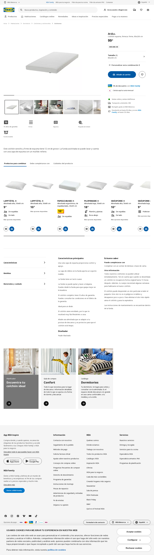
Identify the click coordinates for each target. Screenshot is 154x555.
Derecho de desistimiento (63, 475)
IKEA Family (50, 2)
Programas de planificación (130, 463)
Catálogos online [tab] (47, 16)
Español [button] (144, 2)
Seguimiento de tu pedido (63, 445)
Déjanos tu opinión (60, 505)
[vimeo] (24, 516)
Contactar (109, 2)
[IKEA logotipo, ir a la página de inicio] (9, 10)
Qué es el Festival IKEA (95, 509)
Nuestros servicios (127, 440)
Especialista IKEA (126, 454)
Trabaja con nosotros (95, 449)
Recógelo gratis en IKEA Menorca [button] (123, 107)
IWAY (88, 504)
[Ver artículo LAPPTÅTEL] (16, 185)
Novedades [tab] (63, 16)
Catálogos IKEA (93, 458)
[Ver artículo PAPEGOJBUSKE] (69, 185)
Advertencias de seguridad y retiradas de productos (68, 494)
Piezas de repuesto (60, 488)
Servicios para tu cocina (129, 449)
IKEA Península (92, 495)
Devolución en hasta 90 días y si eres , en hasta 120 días (126, 111)
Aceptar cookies (133, 532)
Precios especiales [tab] (100, 16)
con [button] (126, 86)
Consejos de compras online (64, 463)
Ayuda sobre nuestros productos (66, 458)
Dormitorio (26, 23)
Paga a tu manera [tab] (119, 16)
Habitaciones (15, 23)
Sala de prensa (92, 490)
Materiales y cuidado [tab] (13, 284)
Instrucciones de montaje (63, 484)
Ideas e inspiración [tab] (80, 16)
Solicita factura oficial (61, 454)
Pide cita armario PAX (97, 2)
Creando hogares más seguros (99, 481)
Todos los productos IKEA (97, 454)
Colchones (57, 23)
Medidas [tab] (7, 273)
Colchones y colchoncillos (42, 23)
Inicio (5, 23)
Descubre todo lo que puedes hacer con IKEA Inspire (21, 453)
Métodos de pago (60, 449)
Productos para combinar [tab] (15, 163)
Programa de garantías (62, 479)
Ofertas (90, 468)
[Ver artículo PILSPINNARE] (96, 185)
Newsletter (91, 486)
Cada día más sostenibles (96, 477)
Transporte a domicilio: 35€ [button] (121, 103)
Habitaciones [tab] (30, 16)
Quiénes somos (93, 440)
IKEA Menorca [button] (12, 2)
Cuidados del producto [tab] (63, 163)
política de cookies (57, 550)
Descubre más (9, 485)
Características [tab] (10, 262)
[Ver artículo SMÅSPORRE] (123, 185)
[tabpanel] (104, 298)
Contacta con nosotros (62, 440)
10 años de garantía (10, 127)
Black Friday (91, 499)
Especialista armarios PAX (130, 458)
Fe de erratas (58, 500)
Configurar (132, 540)
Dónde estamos (93, 445)
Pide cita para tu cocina (80, 2)
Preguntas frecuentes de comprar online (66, 469)
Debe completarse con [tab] (40, 163)
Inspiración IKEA (93, 463)
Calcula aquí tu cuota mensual (123, 90)
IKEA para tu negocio (63, 2)
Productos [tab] (12, 16)
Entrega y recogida (127, 445)
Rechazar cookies (134, 548)
